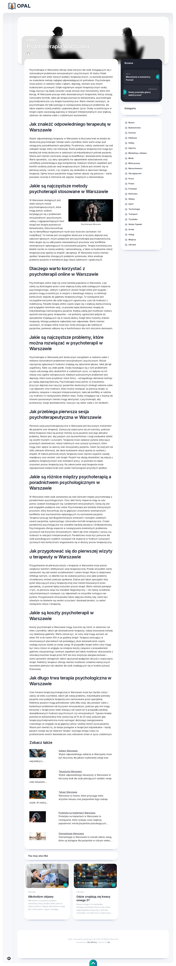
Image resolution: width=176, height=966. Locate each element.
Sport (130, 204)
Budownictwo (134, 128)
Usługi (131, 234)
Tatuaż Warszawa (68, 792)
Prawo (131, 183)
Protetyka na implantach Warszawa (77, 813)
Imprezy (132, 148)
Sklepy (131, 199)
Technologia (134, 209)
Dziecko (132, 133)
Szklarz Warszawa (68, 751)
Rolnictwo (132, 194)
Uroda (131, 229)
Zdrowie (32, 40)
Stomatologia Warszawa (71, 833)
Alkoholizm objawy (41, 896)
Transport (132, 214)
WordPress (92, 942)
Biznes (131, 122)
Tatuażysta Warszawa (70, 771)
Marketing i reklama (137, 153)
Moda (131, 158)
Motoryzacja (134, 163)
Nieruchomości (135, 168)
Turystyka (132, 219)
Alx (108, 942)
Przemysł (132, 189)
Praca (131, 178)
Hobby (131, 143)
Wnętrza (132, 240)
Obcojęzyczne (134, 173)
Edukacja (132, 138)
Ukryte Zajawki (135, 224)
